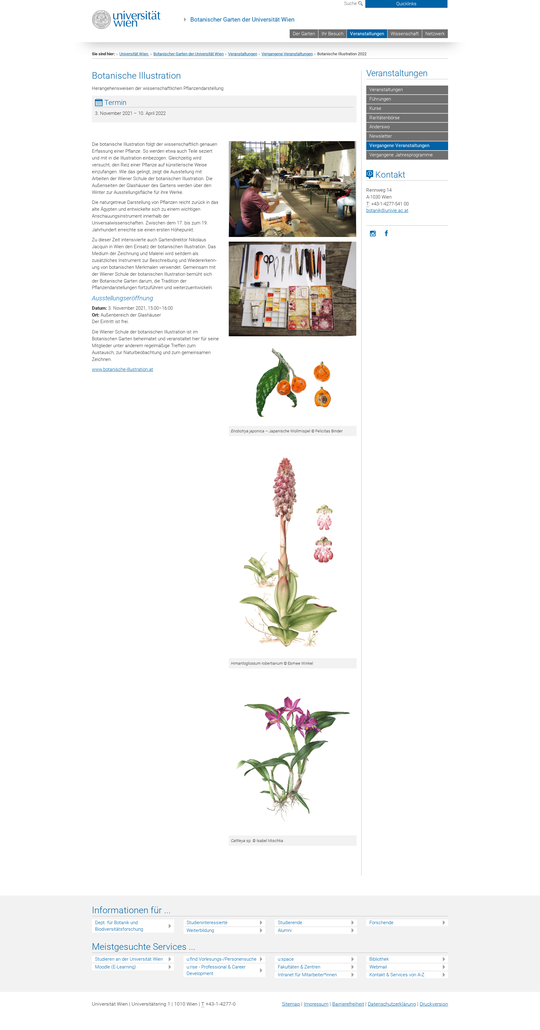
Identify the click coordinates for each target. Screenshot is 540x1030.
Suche (351, 3)
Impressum (316, 1004)
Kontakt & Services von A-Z (396, 975)
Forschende (381, 922)
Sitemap (291, 1004)
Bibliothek (379, 959)
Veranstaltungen (367, 34)
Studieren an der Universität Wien (129, 959)
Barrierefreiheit (348, 1004)
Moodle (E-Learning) (115, 967)
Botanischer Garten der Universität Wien (242, 19)
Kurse (375, 108)
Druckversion (434, 1004)
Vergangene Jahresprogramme (401, 155)
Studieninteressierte (207, 922)
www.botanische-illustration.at (122, 369)
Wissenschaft (405, 34)
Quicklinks (406, 4)
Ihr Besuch (332, 34)
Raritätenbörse (384, 118)
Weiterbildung (200, 930)
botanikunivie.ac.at (387, 210)
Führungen (380, 99)
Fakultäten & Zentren (299, 967)
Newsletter (380, 136)
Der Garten (304, 34)
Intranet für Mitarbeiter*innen (307, 975)
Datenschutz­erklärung (392, 1004)
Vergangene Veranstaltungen (287, 54)
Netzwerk (435, 34)
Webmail (378, 967)
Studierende (290, 922)
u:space (286, 959)
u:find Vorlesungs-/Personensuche (222, 959)
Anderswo (379, 127)
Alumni (285, 930)
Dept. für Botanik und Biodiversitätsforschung (119, 926)
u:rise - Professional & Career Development (216, 970)
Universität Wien (134, 54)
